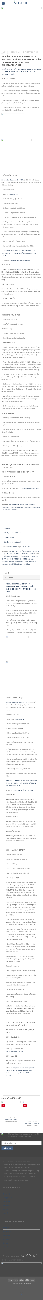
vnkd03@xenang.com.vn (30, 488)
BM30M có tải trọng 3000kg (20, 260)
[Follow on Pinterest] (35, 1255)
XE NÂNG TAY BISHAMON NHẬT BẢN (19, 554)
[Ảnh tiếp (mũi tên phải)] (8, 1297)
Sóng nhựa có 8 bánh (11, 1119)
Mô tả (7, 573)
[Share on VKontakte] (15, 567)
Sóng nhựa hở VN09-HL (32, 1123)
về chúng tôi (7, 1205)
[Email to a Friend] (10, 567)
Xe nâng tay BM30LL (22, 564)
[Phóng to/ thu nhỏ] (8, 1288)
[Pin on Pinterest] (12, 567)
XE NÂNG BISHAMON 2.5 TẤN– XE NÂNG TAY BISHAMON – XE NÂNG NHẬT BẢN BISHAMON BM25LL (19, 252)
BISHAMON (14, 194)
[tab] (21, 573)
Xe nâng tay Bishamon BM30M (12, 180)
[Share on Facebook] (5, 567)
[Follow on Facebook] (24, 1255)
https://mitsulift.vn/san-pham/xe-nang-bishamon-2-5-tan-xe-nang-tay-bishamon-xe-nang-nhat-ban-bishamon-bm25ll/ (21, 507)
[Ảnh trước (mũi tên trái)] (2, 1297)
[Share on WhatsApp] (3, 567)
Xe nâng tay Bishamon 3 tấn (18, 561)
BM (18, 269)
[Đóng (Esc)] (2, 1288)
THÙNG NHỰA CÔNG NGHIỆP (20, 551)
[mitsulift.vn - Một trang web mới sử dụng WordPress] (22, 3)
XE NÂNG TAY (15, 52)
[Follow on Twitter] (32, 1255)
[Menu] (3, 3)
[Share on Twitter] (7, 567)
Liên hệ (5, 1213)
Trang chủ (6, 52)
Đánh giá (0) (9, 577)
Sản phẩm (6, 1201)
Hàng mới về (7, 1198)
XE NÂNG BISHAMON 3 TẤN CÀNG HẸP (16, 556)
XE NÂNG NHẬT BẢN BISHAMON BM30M (17, 69)
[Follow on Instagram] (28, 1255)
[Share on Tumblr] (20, 567)
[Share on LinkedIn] (17, 567)
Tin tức (5, 1209)
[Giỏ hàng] (41, 3)
